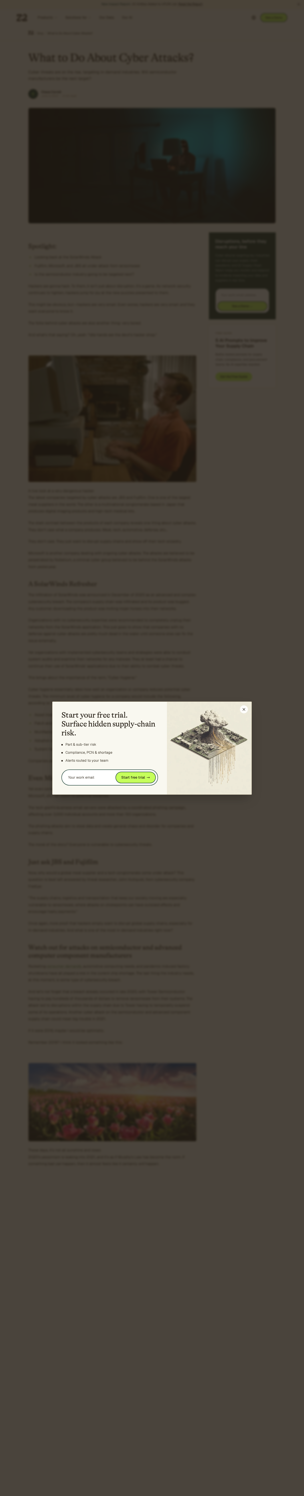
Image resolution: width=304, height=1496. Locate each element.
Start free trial (133, 777)
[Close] (244, 709)
